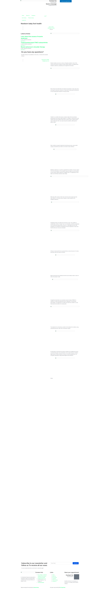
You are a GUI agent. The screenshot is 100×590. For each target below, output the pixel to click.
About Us (28, 15)
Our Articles (24, 17)
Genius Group (36, 587)
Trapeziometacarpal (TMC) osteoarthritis (34, 42)
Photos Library (31, 17)
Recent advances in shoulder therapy (33, 47)
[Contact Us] (58, 1)
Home (23, 15)
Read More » (23, 45)
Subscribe (76, 563)
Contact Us (53, 1)
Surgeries (33, 15)
